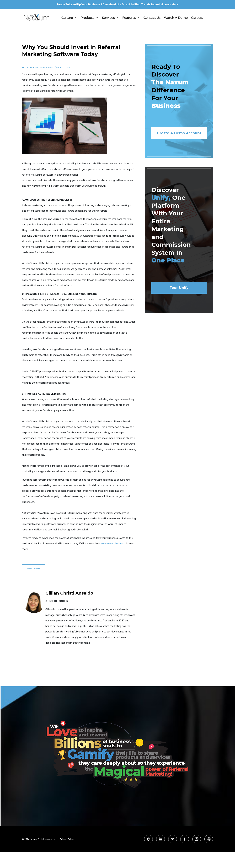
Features (129, 18)
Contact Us (152, 18)
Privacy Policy (67, 839)
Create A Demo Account (179, 133)
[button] (75, 17)
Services (108, 18)
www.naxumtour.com (113, 543)
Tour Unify (179, 288)
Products (87, 18)
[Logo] (36, 17)
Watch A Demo (176, 18)
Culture (67, 18)
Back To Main (33, 568)
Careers (197, 18)
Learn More (171, 4)
